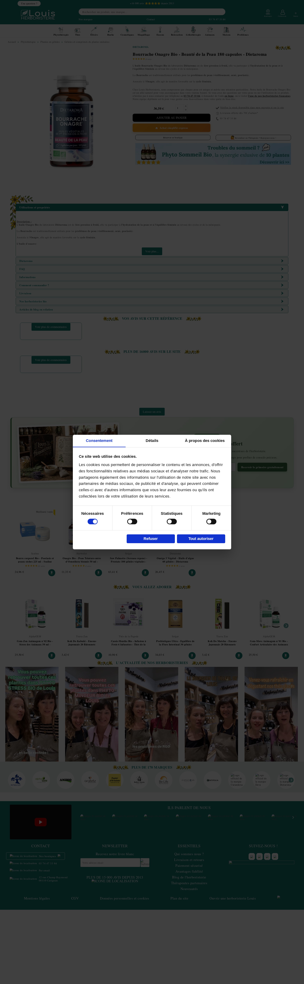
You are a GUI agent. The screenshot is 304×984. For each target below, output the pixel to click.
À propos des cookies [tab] (205, 440)
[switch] (132, 521)
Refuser (151, 538)
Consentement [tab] (99, 440)
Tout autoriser (201, 538)
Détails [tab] (152, 440)
